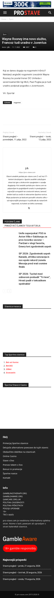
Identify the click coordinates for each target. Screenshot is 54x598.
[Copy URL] (19, 57)
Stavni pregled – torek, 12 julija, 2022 (40, 138)
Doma (3, 19)
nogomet (17, 102)
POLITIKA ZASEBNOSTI (13, 502)
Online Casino (9, 456)
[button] (5, 13)
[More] (26, 57)
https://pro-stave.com (27, 172)
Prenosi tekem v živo (12, 464)
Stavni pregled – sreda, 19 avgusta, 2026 (21, 579)
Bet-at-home (12, 362)
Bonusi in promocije (12, 469)
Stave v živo (8, 460)
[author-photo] (27, 164)
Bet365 (9, 365)
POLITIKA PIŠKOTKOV (13, 505)
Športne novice (10, 473)
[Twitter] (12, 57)
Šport (11, 19)
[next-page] (9, 291)
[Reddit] (24, 208)
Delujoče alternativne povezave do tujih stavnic (25, 447)
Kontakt (6, 477)
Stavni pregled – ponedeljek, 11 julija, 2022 (14, 138)
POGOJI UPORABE (11, 508)
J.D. (8, 47)
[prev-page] (4, 291)
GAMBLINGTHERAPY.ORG (15, 493)
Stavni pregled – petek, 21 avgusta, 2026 (21, 566)
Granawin (10, 372)
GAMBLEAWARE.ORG (13, 496)
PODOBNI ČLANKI (12, 222)
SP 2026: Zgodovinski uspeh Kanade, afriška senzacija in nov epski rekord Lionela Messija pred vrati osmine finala (34, 260)
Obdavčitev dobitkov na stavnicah (19, 452)
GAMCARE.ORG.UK (12, 499)
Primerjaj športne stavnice (15, 443)
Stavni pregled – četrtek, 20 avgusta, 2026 (22, 572)
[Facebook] (6, 57)
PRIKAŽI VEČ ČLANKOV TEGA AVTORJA (22, 226)
